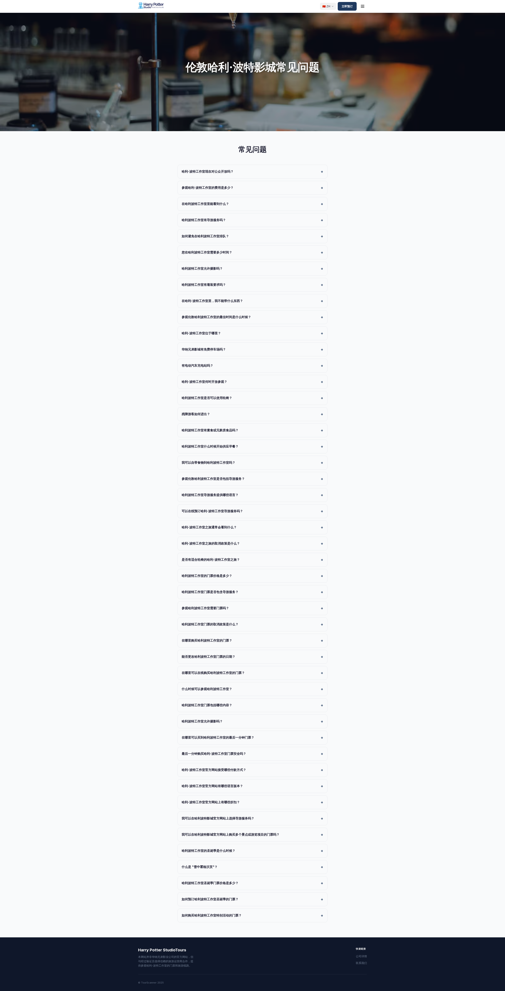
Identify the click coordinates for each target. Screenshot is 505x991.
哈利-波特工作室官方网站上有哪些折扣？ (211, 802)
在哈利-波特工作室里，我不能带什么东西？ (212, 301)
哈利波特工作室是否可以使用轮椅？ (207, 398)
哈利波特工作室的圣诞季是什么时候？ (208, 851)
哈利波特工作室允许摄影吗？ (202, 268)
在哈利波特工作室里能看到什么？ (205, 204)
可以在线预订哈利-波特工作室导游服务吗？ (212, 511)
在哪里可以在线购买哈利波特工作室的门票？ (213, 673)
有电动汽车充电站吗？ (197, 365)
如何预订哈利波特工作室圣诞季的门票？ (210, 899)
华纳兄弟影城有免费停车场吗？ (204, 349)
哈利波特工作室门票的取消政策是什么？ (210, 624)
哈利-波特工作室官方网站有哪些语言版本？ (212, 786)
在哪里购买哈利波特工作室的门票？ (207, 640)
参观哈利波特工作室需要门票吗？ (205, 608)
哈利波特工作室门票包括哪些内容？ (207, 705)
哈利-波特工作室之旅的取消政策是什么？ (211, 543)
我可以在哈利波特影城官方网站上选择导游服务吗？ (218, 818)
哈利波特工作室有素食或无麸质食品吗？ (210, 430)
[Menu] (362, 6)
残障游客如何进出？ (196, 414)
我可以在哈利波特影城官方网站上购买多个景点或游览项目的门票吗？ (231, 834)
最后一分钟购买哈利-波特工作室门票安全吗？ (214, 754)
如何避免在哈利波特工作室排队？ (205, 236)
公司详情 (361, 956)
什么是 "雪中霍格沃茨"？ (200, 867)
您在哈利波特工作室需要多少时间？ (207, 252)
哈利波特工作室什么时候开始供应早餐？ (210, 446)
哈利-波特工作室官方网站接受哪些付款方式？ (214, 770)
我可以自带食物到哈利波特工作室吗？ (208, 462)
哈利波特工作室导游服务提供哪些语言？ (210, 495)
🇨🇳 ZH (326, 6)
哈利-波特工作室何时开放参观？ (204, 382)
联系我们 (361, 963)
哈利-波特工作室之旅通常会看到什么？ (209, 527)
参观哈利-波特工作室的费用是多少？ (208, 188)
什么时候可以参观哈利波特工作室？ (207, 689)
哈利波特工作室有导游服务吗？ (204, 220)
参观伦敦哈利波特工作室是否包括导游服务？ (213, 479)
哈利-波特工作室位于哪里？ (201, 333)
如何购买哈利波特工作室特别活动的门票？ (212, 915)
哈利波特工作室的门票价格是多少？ (207, 576)
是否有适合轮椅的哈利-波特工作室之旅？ (211, 559)
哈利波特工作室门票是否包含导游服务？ (210, 592)
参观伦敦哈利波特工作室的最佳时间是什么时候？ (216, 317)
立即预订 (347, 6)
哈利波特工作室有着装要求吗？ (204, 285)
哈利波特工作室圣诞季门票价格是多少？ (210, 883)
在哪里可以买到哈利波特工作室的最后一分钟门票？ (218, 737)
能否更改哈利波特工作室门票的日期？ (208, 656)
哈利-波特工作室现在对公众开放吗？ (208, 171)
